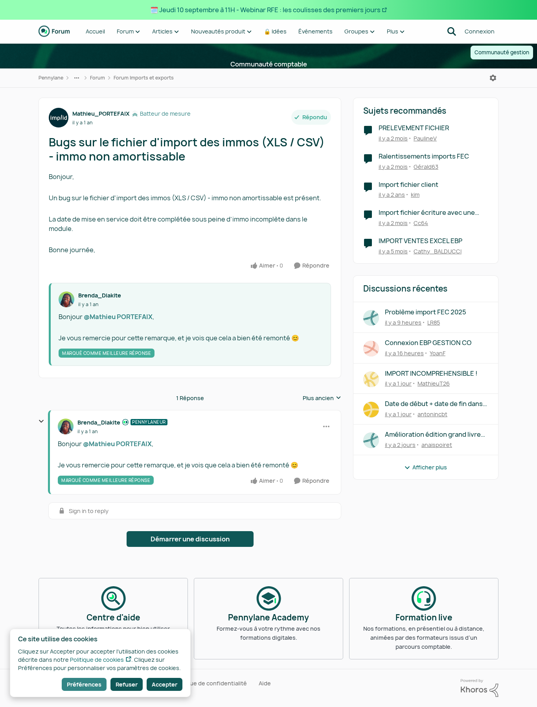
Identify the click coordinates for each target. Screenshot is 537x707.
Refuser (127, 684)
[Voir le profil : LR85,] (371, 318)
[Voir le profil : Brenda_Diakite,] (66, 299)
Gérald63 (426, 166)
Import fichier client (408, 185)
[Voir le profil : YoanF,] (371, 348)
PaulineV (425, 138)
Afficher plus (429, 467)
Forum (97, 77)
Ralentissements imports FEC (424, 156)
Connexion (480, 31)
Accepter (164, 684)
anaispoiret (436, 445)
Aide (265, 683)
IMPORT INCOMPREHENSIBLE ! (431, 373)
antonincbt (432, 414)
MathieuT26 (433, 383)
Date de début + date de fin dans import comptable (434, 404)
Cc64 (421, 223)
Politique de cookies (97, 659)
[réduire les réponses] (41, 421)
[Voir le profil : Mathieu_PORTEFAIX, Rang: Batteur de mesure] (58, 117)
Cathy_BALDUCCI (438, 251)
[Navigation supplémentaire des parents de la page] (76, 77)
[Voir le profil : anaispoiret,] (371, 440)
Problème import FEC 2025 (425, 312)
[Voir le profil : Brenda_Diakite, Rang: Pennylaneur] (66, 426)
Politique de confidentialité (210, 683)
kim (415, 194)
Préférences (84, 684)
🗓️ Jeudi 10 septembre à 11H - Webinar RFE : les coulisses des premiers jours (265, 10)
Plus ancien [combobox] (322, 398)
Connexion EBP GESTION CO (428, 343)
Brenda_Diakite (99, 295)
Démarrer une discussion (190, 539)
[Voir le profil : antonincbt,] (371, 409)
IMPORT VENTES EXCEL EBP (420, 241)
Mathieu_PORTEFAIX (101, 113)
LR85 (433, 322)
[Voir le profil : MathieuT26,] (371, 379)
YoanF (437, 353)
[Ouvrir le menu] (492, 77)
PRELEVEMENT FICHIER (414, 128)
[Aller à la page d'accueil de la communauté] (54, 31)
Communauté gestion (501, 52)
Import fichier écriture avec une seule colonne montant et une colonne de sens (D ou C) (427, 213)
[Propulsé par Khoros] (479, 688)
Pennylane (51, 77)
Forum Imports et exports (144, 77)
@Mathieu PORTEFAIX (118, 316)
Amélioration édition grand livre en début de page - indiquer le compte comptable (433, 434)
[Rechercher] (451, 31)
